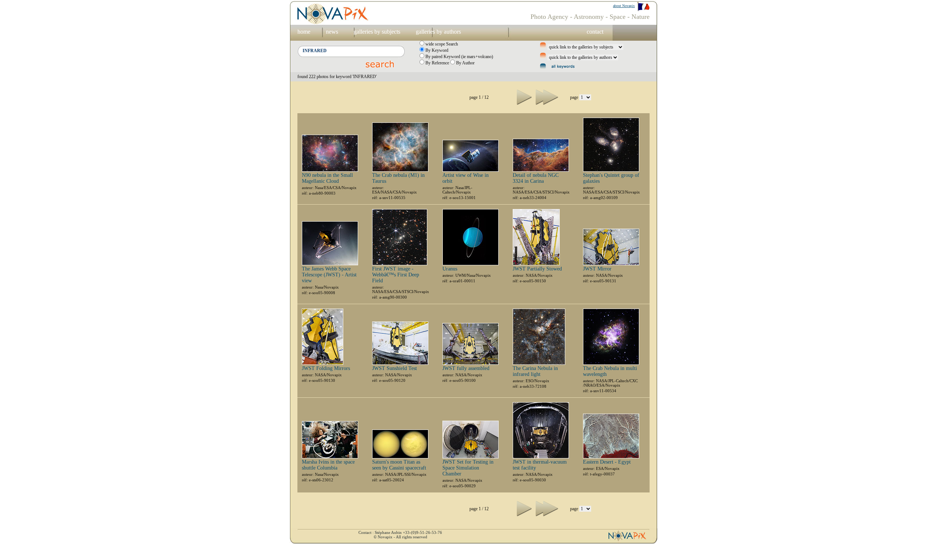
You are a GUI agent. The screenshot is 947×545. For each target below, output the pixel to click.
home (303, 31)
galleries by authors (438, 31)
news (332, 31)
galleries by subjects (377, 31)
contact (595, 31)
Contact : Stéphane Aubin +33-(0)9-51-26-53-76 (400, 532)
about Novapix (624, 6)
